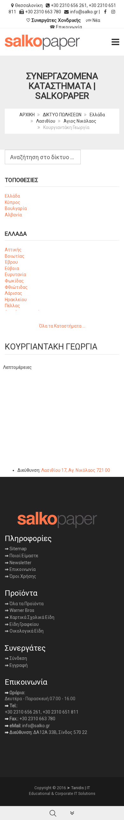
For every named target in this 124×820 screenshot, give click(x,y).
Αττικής (13, 249)
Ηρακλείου (16, 299)
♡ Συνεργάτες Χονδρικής (53, 20)
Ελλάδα (97, 114)
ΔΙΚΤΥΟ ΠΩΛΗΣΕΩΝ (62, 114)
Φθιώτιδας (16, 287)
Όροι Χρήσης (20, 576)
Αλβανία (13, 214)
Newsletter (18, 562)
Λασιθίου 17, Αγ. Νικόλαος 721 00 (75, 470)
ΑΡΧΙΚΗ (27, 114)
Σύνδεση (16, 658)
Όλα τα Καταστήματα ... (62, 326)
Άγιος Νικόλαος (80, 121)
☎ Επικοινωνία (66, 27)
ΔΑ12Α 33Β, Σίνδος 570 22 (60, 732)
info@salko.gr (84, 11)
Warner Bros (19, 610)
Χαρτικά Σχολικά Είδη (29, 617)
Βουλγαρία (16, 208)
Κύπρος (12, 202)
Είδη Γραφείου (22, 624)
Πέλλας (12, 305)
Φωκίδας (14, 280)
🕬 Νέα (93, 20)
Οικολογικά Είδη (24, 631)
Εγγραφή (18, 665)
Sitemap (18, 548)
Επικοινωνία (20, 569)
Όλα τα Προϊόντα (24, 603)
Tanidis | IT (80, 787)
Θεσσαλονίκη (29, 5)
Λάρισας (13, 293)
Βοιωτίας (14, 256)
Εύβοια (12, 268)
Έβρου (11, 262)
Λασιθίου (45, 121)
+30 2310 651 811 (61, 712)
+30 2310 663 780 (37, 718)
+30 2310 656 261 (69, 5)
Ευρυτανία (15, 274)
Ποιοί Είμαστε (23, 555)
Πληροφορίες (28, 538)
